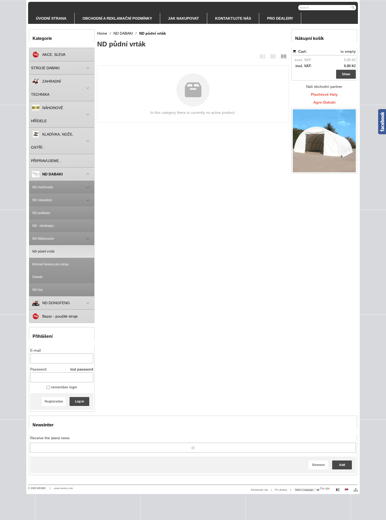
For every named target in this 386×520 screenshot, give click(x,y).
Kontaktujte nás (259, 490)
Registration (54, 401)
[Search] (353, 7)
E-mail (35, 350)
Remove (318, 465)
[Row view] (262, 56)
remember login (63, 387)
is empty (348, 51)
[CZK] (338, 489)
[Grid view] (273, 56)
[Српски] (346, 489)
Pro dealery (281, 490)
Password (38, 369)
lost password (81, 369)
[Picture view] (283, 56)
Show (346, 74)
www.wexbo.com (63, 488)
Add (342, 465)
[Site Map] (355, 489)
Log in (79, 401)
